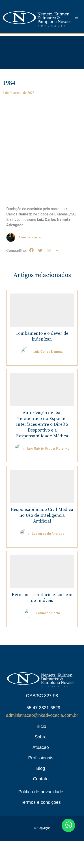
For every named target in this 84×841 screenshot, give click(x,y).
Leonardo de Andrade (48, 533)
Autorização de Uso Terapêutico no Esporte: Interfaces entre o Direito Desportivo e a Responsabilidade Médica (42, 424)
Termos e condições (41, 802)
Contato (41, 778)
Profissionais (40, 757)
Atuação (40, 747)
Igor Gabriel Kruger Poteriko (48, 448)
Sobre (41, 736)
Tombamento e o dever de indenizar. (42, 336)
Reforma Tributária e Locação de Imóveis (42, 597)
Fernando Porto (48, 613)
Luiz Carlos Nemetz (48, 351)
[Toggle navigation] (76, 19)
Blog (40, 768)
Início (40, 726)
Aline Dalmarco (29, 237)
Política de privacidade (40, 791)
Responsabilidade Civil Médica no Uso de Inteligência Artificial (42, 515)
